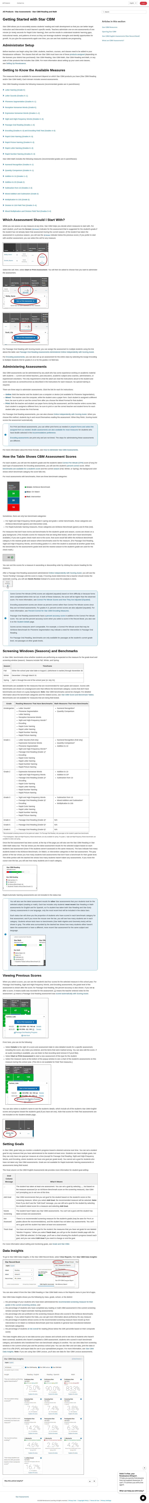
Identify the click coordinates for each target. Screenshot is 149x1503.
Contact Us (20, 3)
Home (6, 3)
